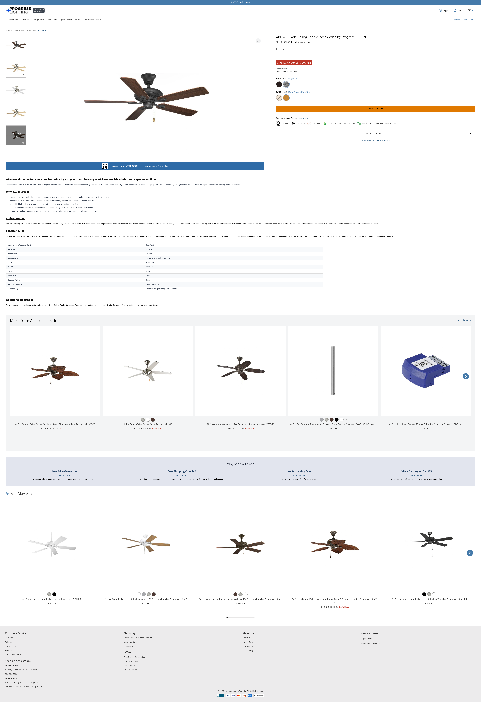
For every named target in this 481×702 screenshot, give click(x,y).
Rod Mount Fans (28, 30)
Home (9, 30)
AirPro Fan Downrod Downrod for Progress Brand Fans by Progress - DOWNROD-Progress (333, 424)
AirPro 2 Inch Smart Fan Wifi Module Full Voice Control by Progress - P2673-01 (426, 424)
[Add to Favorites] (258, 40)
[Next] (466, 376)
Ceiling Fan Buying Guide (64, 305)
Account (460, 10)
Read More (65, 475)
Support (446, 10)
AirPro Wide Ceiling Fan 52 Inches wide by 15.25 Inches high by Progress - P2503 (240, 598)
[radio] (279, 84)
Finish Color (281, 78)
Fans (49, 20)
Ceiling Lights (37, 20)
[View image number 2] (16, 68)
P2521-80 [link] (42, 30)
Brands (457, 20)
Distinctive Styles (92, 20)
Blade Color (281, 92)
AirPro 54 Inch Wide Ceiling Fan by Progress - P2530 (148, 424)
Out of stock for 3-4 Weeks (287, 72)
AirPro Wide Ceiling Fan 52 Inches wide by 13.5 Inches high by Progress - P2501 (146, 598)
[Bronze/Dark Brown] (153, 420)
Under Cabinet (74, 20)
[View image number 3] (16, 90)
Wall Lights (59, 20)
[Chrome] (322, 420)
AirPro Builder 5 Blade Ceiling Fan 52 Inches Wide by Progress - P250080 (429, 598)
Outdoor (24, 20)
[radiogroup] (375, 84)
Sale (465, 20)
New (472, 20)
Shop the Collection (459, 320)
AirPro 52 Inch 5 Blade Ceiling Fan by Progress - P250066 (51, 598)
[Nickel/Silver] (143, 420)
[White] (148, 420)
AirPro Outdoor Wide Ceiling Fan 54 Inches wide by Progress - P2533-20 (240, 424)
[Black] (337, 420)
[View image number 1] (16, 45)
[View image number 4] (16, 113)
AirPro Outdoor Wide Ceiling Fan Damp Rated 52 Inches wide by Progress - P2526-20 (55, 424)
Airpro (303, 42)
